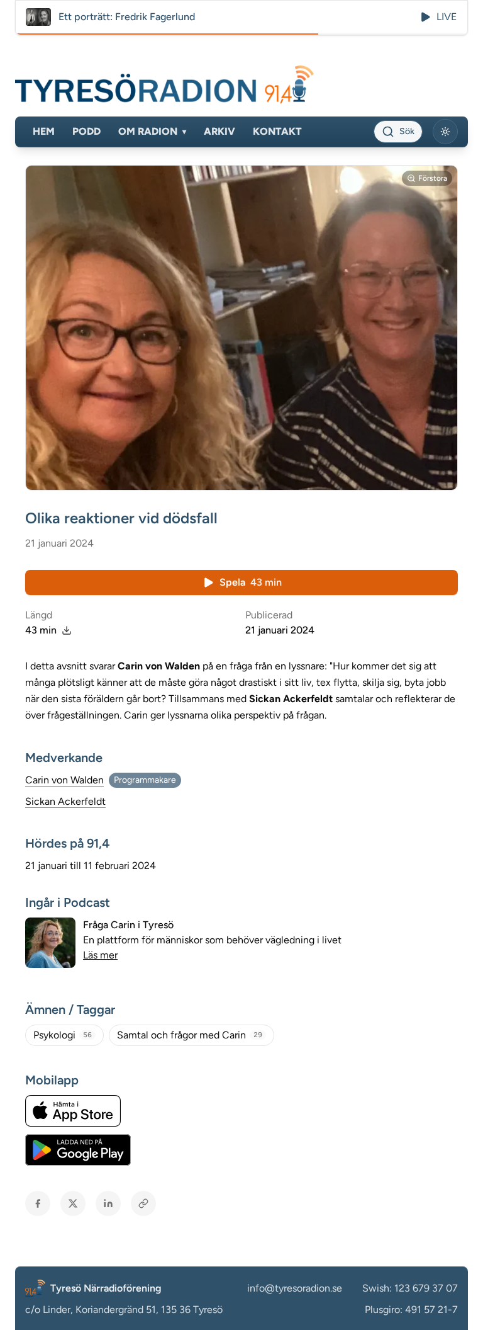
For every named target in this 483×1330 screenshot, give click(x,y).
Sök (406, 131)
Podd (86, 131)
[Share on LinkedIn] (108, 1203)
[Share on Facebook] (37, 1203)
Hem (44, 131)
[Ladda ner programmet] (67, 630)
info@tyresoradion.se (294, 1288)
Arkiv (219, 131)
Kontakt (277, 131)
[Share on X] (73, 1203)
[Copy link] (143, 1203)
